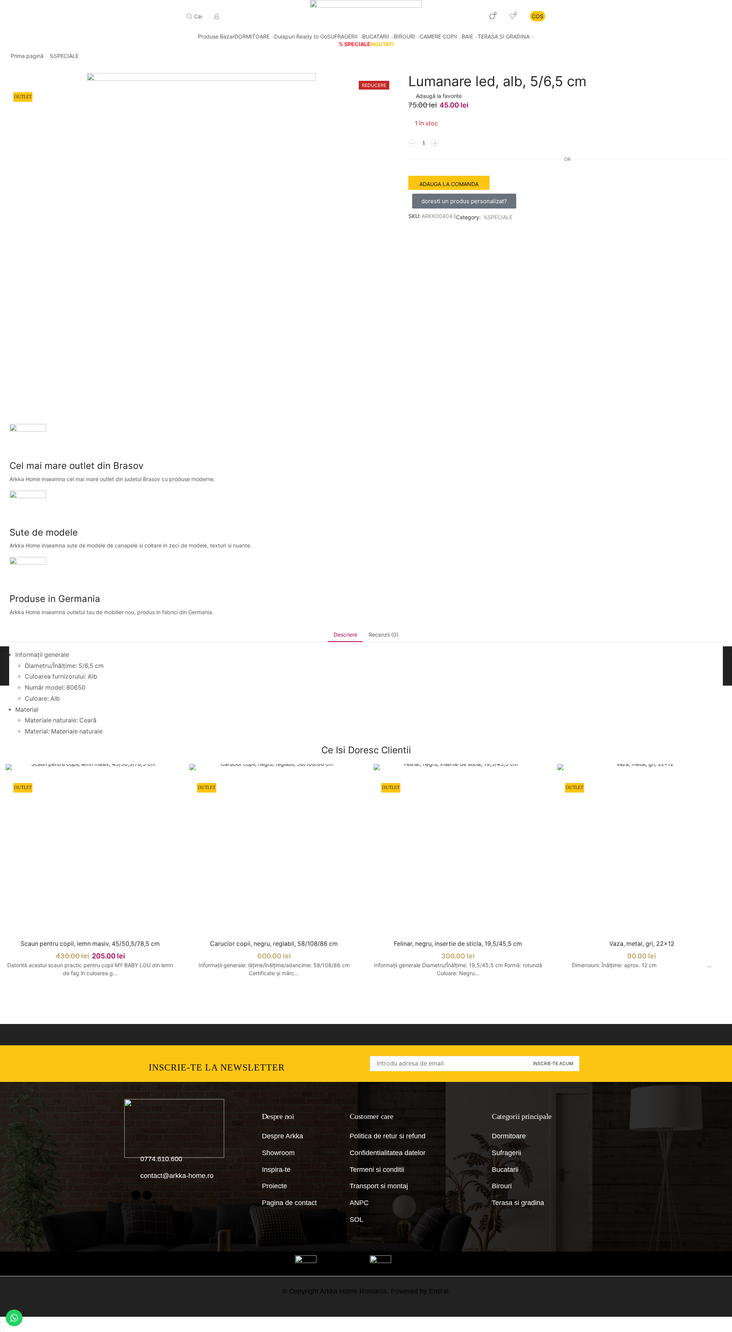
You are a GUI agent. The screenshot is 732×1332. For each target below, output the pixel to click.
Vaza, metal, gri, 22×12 (641, 943)
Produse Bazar (216, 36)
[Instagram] (147, 1195)
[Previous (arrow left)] (1, 1330)
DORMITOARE (252, 36)
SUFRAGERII (342, 36)
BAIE (467, 36)
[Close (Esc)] (1, 1322)
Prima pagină (27, 56)
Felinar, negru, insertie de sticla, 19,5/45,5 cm (458, 943)
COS (537, 16)
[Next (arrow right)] (4, 1330)
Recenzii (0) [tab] (383, 634)
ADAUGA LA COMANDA (448, 184)
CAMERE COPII (438, 36)
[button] (464, 201)
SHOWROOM (458, 16)
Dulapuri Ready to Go (300, 36)
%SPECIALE (64, 56)
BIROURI (404, 36)
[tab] (345, 634)
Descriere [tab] (345, 634)
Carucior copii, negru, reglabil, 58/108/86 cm (274, 943)
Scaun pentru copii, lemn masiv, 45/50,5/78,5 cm (90, 943)
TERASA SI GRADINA (504, 36)
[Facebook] (136, 1195)
